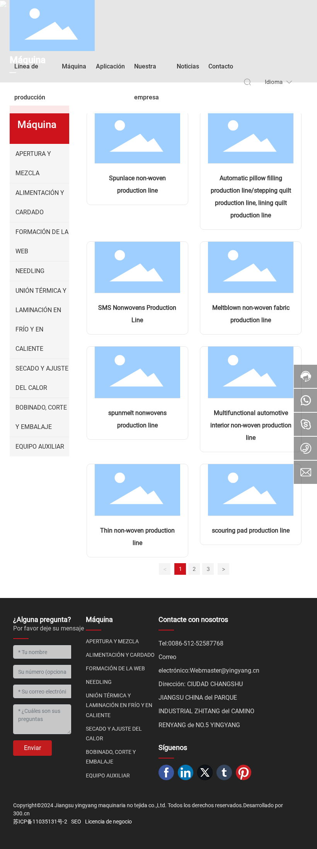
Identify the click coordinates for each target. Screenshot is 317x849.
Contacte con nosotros (193, 619)
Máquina (99, 619)
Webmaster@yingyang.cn (224, 670)
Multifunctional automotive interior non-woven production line (250, 425)
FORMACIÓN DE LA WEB (115, 668)
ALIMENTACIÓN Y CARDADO (120, 655)
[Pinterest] (243, 772)
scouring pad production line (251, 530)
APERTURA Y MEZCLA (112, 641)
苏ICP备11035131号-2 (40, 821)
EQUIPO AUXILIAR (108, 775)
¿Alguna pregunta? (42, 619)
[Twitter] (205, 772)
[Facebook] (166, 772)
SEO (76, 821)
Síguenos (172, 747)
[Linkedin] (185, 772)
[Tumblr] (224, 772)
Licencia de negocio (108, 821)
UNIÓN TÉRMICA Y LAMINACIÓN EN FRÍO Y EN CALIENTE (119, 705)
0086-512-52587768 (195, 643)
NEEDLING (99, 682)
